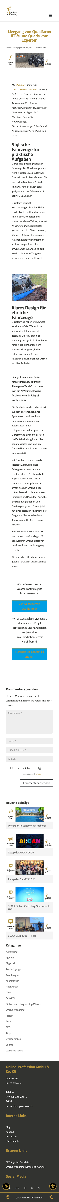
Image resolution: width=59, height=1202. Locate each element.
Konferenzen (12, 980)
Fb (17, 1188)
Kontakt (10, 1131)
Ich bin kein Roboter (22, 768)
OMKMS (10, 998)
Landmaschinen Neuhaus (25, 89)
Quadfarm (21, 84)
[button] (51, 7)
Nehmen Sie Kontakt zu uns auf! (29, 654)
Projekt (29, 47)
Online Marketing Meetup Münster (24, 1004)
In (25, 1188)
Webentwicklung (14, 1050)
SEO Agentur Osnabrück (18, 1162)
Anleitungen (12, 975)
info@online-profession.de (19, 1106)
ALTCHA (38, 774)
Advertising (11, 951)
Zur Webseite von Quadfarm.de (29, 606)
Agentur (21, 47)
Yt (39, 1188)
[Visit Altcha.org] (39, 768)
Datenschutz (12, 1141)
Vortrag (9, 1044)
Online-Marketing (15, 1009)
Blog (8, 1127)
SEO (8, 1027)
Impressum (11, 1136)
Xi (10, 1188)
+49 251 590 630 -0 (16, 1096)
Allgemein (11, 963)
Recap (9, 1021)
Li (32, 1188)
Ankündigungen (14, 969)
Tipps (8, 1033)
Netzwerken (12, 986)
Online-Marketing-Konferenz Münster (25, 1166)
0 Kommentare (39, 47)
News (9, 992)
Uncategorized (13, 1038)
